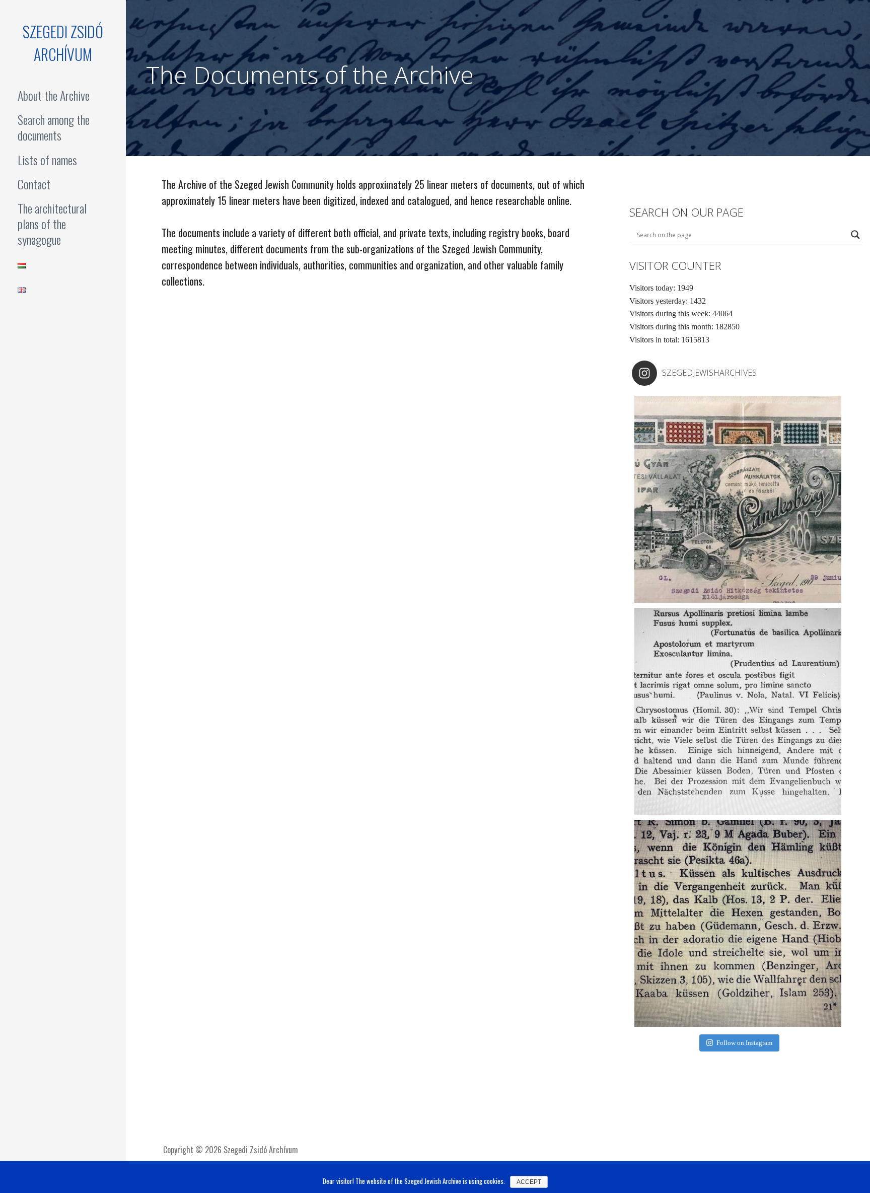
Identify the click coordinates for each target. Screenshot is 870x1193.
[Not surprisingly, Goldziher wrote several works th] (737, 923)
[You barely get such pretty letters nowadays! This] (737, 499)
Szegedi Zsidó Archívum (63, 42)
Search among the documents (54, 127)
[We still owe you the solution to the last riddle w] (737, 711)
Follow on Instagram (744, 1042)
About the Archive (54, 95)
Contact (34, 184)
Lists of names (47, 160)
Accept (529, 1181)
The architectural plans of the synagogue (52, 223)
